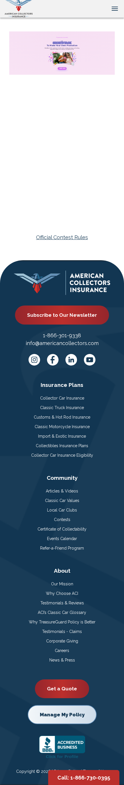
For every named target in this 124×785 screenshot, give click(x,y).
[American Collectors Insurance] (19, 8)
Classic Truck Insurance (62, 407)
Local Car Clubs (62, 510)
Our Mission (62, 584)
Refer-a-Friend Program (62, 548)
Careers (62, 650)
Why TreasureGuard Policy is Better (62, 622)
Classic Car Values (62, 500)
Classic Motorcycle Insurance (62, 426)
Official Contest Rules (62, 237)
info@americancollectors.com (62, 343)
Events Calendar (62, 538)
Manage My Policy (62, 714)
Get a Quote (62, 689)
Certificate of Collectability (62, 529)
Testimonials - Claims (62, 631)
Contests (62, 519)
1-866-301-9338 (62, 335)
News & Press (62, 660)
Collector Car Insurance (62, 398)
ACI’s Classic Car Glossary (62, 612)
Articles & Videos (62, 491)
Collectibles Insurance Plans (62, 445)
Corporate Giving (62, 641)
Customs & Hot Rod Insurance (62, 417)
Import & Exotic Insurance (62, 436)
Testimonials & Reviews (62, 603)
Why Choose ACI (62, 593)
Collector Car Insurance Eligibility (62, 455)
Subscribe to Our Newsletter (62, 315)
